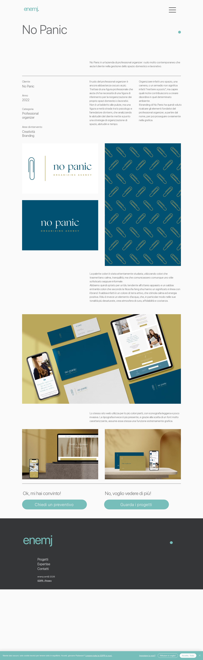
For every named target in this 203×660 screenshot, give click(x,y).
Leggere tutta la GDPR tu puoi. (98, 655)
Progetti (42, 559)
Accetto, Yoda (188, 655)
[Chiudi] (199, 655)
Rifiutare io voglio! (168, 655)
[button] (172, 9)
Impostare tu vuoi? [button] (147, 655)
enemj (31, 8)
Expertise (43, 564)
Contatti (43, 569)
